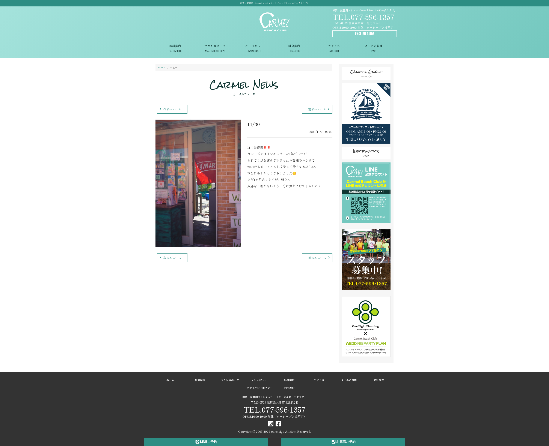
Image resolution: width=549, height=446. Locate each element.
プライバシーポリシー (260, 387)
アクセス (334, 48)
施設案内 (175, 48)
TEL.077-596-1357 (363, 16)
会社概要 (379, 380)
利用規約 (289, 387)
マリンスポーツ (214, 48)
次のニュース (172, 109)
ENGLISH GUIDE (364, 33)
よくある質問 (374, 48)
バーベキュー (255, 48)
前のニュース (317, 109)
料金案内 (294, 48)
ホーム (162, 67)
